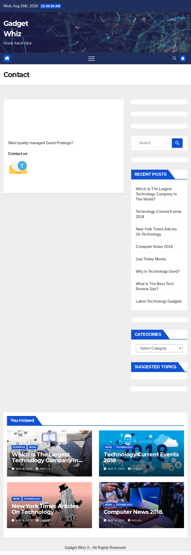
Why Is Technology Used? (158, 271)
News (32, 447)
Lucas (44, 520)
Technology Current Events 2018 (141, 457)
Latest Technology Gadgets (159, 301)
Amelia (45, 468)
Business (19, 447)
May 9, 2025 (25, 468)
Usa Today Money (151, 259)
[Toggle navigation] (91, 58)
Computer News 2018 (154, 247)
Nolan (137, 520)
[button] (174, 58)
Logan (137, 468)
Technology (124, 447)
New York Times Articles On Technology (45, 509)
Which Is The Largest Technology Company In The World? (156, 194)
